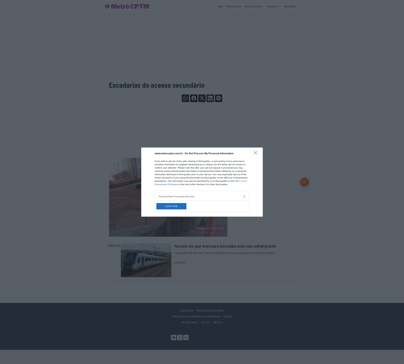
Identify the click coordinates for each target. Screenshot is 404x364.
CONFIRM (171, 206)
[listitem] (202, 196)
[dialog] (202, 182)
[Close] (257, 154)
